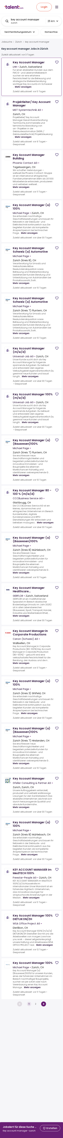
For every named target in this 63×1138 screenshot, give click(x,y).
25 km (51, 21)
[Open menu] (57, 7)
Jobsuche (6, 42)
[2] (43, 1003)
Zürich (18, 42)
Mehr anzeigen (23, 86)
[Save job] (57, 62)
